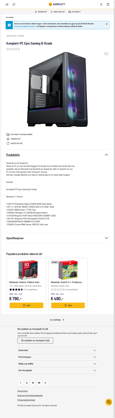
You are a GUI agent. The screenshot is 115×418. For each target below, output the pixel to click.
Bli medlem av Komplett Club (35, 340)
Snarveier (23, 350)
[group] (57, 89)
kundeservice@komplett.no (25, 26)
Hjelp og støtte (25, 363)
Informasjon (24, 357)
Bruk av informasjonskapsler (30, 395)
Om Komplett (25, 370)
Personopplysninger (26, 400)
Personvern (23, 391)
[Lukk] (106, 24)
